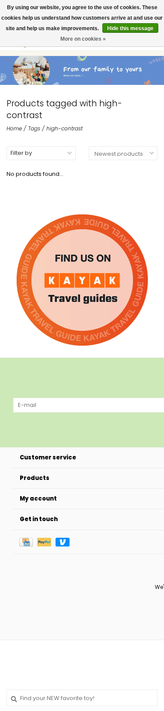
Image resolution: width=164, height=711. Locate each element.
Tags (34, 128)
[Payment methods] (28, 542)
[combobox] (82, 698)
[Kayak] (82, 280)
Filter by (21, 153)
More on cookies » (83, 39)
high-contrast (64, 128)
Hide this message (130, 28)
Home (14, 128)
